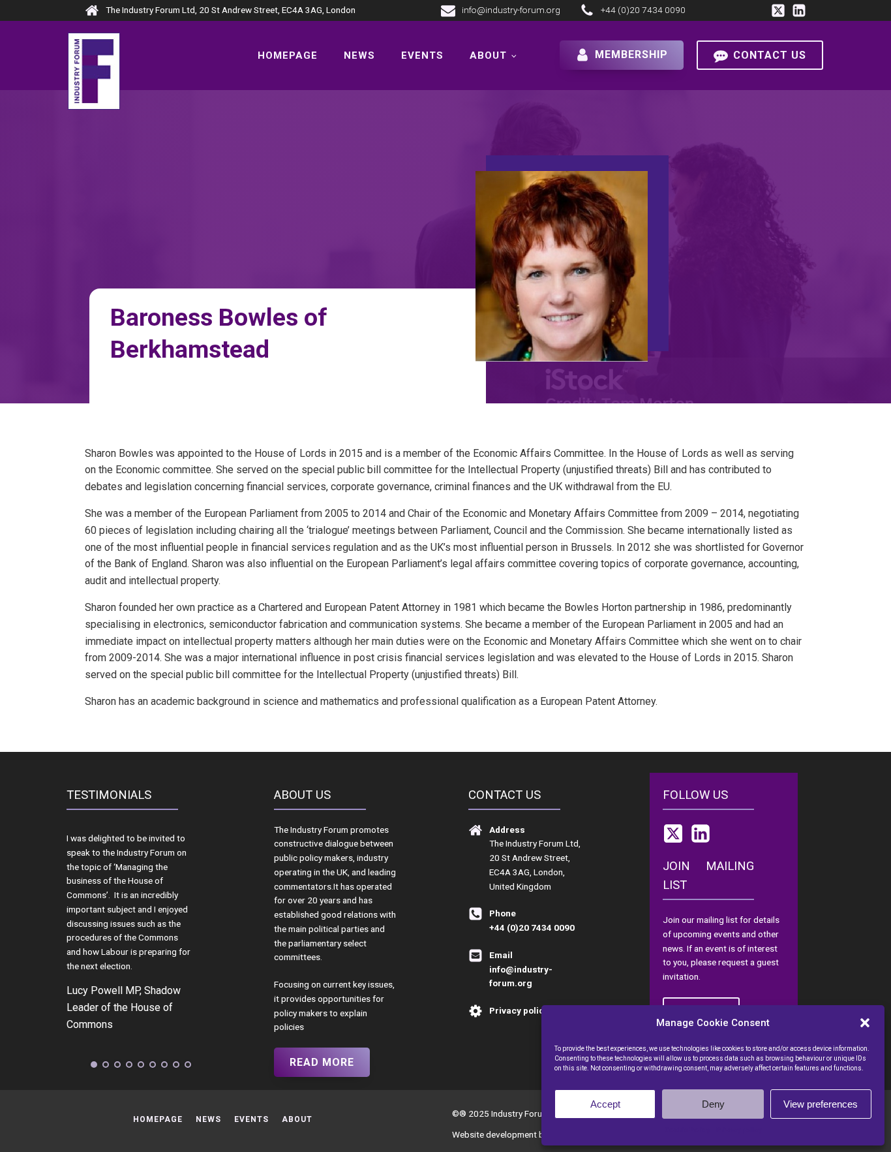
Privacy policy (738, 1130)
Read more (322, 1062)
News (359, 55)
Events (422, 55)
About (488, 55)
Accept (605, 1104)
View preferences (820, 1104)
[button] (864, 1022)
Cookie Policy (687, 1130)
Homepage (288, 55)
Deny (713, 1104)
